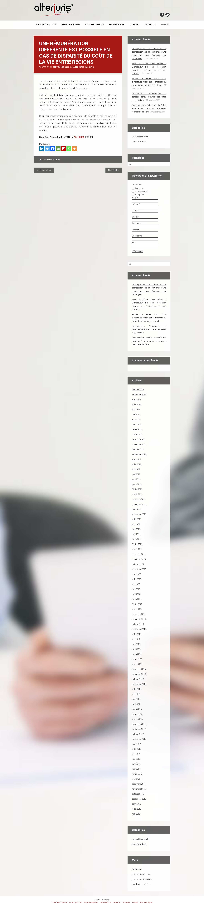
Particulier (139, 188)
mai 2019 (136, 644)
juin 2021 (136, 524)
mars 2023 (137, 424)
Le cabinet (134, 25)
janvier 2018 (137, 719)
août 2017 (136, 744)
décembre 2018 (139, 669)
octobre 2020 (138, 564)
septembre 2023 (139, 394)
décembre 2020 (139, 554)
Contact (165, 25)
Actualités (150, 25)
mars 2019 (137, 654)
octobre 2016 (138, 794)
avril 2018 (136, 704)
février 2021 (137, 544)
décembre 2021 (139, 499)
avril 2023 (136, 419)
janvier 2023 (137, 434)
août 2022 (136, 459)
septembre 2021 (139, 514)
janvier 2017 (137, 779)
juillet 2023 (136, 404)
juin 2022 (136, 469)
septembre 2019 (139, 629)
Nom (135, 198)
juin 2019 (136, 639)
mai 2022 (136, 474)
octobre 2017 (138, 734)
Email (135, 210)
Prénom (136, 204)
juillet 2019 (136, 634)
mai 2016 (136, 814)
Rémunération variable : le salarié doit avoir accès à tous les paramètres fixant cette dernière (149, 108)
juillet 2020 (136, 579)
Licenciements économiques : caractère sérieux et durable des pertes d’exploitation (149, 96)
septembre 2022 (139, 454)
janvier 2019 (137, 664)
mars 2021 (137, 539)
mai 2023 (136, 414)
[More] (74, 148)
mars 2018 (137, 709)
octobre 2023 (138, 389)
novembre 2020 (139, 559)
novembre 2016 (139, 789)
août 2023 (136, 399)
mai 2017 (136, 759)
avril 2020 (136, 594)
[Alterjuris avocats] (54, 16)
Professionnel (140, 191)
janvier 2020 (137, 609)
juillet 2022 (136, 464)
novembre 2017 (139, 729)
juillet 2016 (136, 809)
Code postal (137, 236)
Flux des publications (141, 874)
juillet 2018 (136, 689)
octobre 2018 (138, 679)
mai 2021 (136, 529)
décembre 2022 (139, 439)
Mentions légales (146, 902)
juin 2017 (136, 754)
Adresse (135, 229)
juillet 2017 (136, 749)
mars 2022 (137, 484)
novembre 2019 (139, 619)
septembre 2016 (139, 799)
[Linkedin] (41, 148)
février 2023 (137, 429)
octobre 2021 (138, 509)
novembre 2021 (139, 504)
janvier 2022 (137, 494)
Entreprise (139, 194)
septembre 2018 (139, 684)
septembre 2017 (139, 739)
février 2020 (137, 604)
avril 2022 (136, 479)
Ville (133, 242)
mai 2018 (136, 699)
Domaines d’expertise (46, 25)
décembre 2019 (139, 614)
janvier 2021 (137, 549)
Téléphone (136, 223)
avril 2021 (136, 534)
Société (135, 217)
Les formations (116, 25)
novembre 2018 (139, 674)
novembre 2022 (139, 444)
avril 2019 (136, 649)
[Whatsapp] (68, 148)
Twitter (167, 15)
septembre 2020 (139, 569)
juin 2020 (136, 584)
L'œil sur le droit (139, 142)
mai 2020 (136, 589)
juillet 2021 (136, 519)
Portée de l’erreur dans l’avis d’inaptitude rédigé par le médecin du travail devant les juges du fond (149, 81)
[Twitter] (47, 148)
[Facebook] (52, 148)
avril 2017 (136, 764)
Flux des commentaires (142, 879)
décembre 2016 (139, 784)
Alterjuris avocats (83, 67)
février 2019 (137, 659)
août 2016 (136, 804)
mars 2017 (137, 769)
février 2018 (137, 714)
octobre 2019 (138, 624)
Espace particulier (71, 25)
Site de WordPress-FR (141, 884)
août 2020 (136, 574)
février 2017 (137, 774)
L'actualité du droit (51, 160)
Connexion (136, 869)
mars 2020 (137, 599)
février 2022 (137, 489)
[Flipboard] (63, 148)
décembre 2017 (139, 724)
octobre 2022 (138, 449)
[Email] (58, 148)
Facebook (162, 15)
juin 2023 (136, 409)
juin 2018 (136, 694)
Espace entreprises (94, 25)
